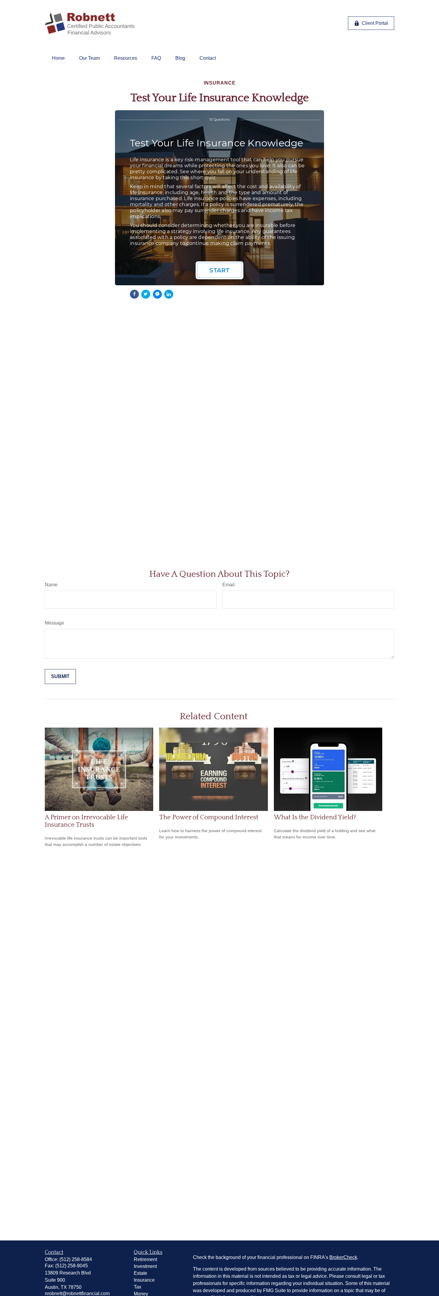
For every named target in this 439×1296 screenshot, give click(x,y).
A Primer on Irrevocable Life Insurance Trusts (86, 821)
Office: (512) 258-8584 (68, 1259)
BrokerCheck (343, 1257)
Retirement (145, 1259)
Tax (137, 1286)
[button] (58, 58)
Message (54, 622)
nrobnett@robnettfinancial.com (77, 1293)
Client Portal (375, 23)
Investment (145, 1266)
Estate (140, 1273)
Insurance (144, 1280)
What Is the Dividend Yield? (315, 817)
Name (51, 584)
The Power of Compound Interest (208, 817)
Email (228, 584)
